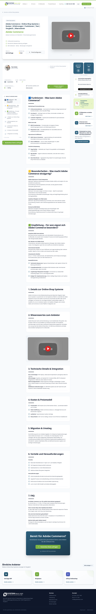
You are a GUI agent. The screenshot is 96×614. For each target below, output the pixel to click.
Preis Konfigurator (36, 52)
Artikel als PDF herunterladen (49, 551)
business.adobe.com (33, 86)
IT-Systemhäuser (52, 4)
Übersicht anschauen (83, 141)
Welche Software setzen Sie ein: (84, 80)
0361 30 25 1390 (70, 4)
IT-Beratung (52, 597)
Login (78, 4)
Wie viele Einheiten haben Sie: (84, 84)
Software (25, 4)
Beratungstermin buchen (85, 89)
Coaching (61, 4)
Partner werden (86, 4)
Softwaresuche (52, 595)
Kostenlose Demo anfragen (13, 143)
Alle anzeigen (87, 565)
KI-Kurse (33, 4)
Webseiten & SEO (53, 599)
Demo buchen (29, 87)
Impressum (82, 610)
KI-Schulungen (52, 601)
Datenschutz (90, 610)
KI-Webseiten (42, 4)
